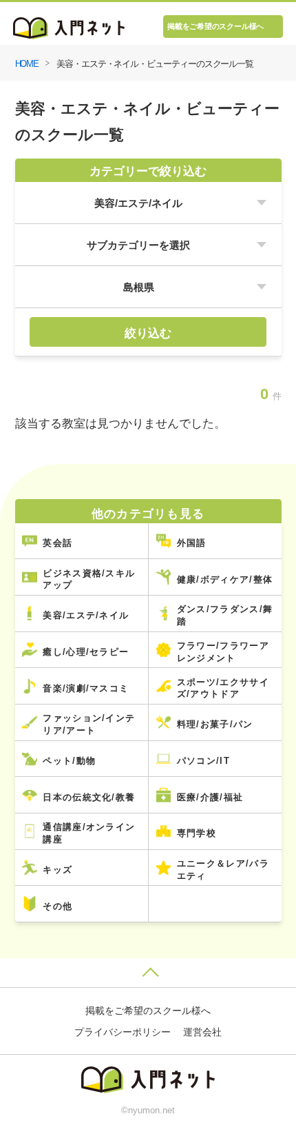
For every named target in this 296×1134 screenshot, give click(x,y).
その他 (57, 906)
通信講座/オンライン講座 (89, 833)
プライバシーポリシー (122, 1031)
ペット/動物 (69, 761)
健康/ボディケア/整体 (225, 579)
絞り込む (148, 333)
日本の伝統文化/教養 (89, 797)
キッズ (57, 869)
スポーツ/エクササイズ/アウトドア (223, 688)
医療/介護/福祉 (210, 797)
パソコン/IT (203, 761)
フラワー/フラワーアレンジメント (223, 651)
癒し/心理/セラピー (86, 652)
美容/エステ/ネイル (86, 615)
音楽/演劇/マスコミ (86, 688)
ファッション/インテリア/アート (89, 724)
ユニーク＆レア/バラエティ (223, 869)
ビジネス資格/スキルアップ (89, 579)
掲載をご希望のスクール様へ (215, 26)
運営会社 (202, 1031)
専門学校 (196, 833)
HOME (27, 64)
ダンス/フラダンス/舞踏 (225, 615)
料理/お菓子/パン (215, 724)
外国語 (192, 543)
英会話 (57, 543)
